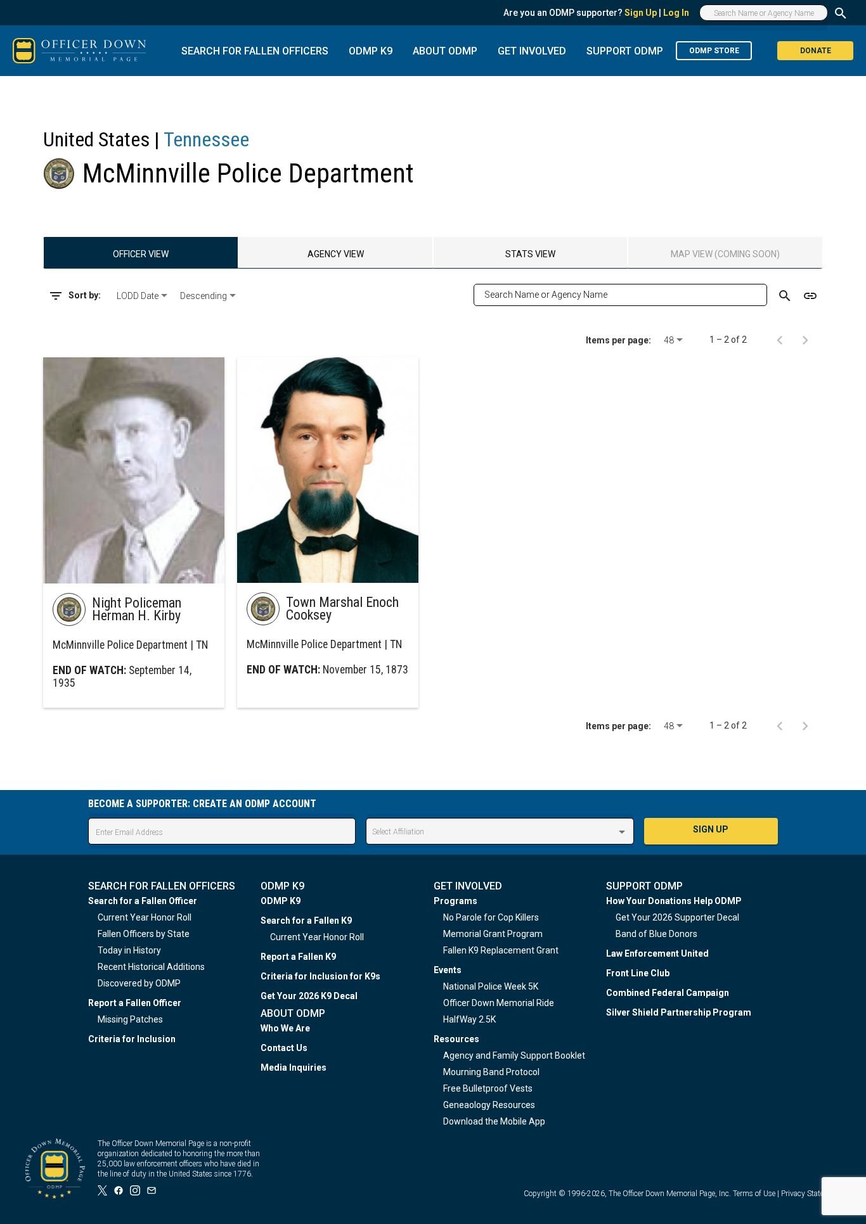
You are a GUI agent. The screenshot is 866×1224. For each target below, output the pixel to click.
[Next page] (805, 339)
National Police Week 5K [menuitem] (490, 986)
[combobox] (143, 296)
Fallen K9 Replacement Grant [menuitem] (501, 950)
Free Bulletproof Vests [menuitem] (488, 1088)
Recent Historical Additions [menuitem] (151, 967)
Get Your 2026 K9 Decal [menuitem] (309, 996)
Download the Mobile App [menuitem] (494, 1121)
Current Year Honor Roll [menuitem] (144, 917)
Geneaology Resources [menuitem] (489, 1105)
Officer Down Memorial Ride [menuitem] (498, 1003)
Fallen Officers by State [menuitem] (144, 934)
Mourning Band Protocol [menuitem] (491, 1072)
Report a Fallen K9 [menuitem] (298, 957)
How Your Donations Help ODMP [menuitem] (674, 901)
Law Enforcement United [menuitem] (657, 953)
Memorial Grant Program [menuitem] (493, 934)
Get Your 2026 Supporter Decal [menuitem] (677, 917)
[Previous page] (779, 339)
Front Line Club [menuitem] (637, 973)
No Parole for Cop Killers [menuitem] (491, 917)
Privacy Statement (811, 1193)
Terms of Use (754, 1193)
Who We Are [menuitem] (285, 1028)
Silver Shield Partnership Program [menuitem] (678, 1012)
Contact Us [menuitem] (284, 1048)
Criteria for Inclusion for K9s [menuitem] (320, 976)
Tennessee (206, 139)
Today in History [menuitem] (129, 950)
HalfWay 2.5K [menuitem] (469, 1019)
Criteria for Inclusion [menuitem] (132, 1039)
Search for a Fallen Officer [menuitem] (142, 901)
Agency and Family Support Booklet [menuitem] (514, 1055)
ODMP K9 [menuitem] (281, 901)
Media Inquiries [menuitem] (293, 1067)
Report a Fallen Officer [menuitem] (134, 1003)
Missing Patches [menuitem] (130, 1019)
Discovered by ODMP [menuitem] (139, 983)
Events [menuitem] (448, 970)
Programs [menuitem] (455, 901)
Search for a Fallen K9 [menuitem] (306, 920)
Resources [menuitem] (456, 1039)
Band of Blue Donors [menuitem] (656, 934)
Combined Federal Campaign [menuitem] (667, 993)
